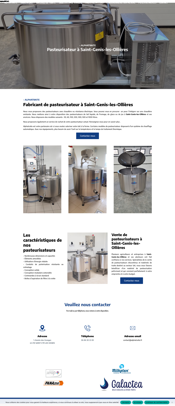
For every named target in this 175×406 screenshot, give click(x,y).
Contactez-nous (87, 135)
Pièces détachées (147, 3)
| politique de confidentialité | (156, 402)
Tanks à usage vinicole (71, 3)
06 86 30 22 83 (87, 340)
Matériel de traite (46, 3)
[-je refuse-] (172, 402)
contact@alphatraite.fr (132, 340)
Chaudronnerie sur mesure (120, 3)
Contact (163, 3)
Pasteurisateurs (94, 3)
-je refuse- (137, 402)
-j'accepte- (125, 402)
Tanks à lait (26, 3)
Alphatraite (10, 3)
